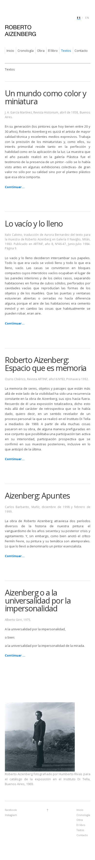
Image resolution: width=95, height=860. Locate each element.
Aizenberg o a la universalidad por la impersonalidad (38, 600)
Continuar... (15, 187)
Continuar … (15, 655)
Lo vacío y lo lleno (34, 223)
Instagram (11, 815)
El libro (53, 50)
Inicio (10, 50)
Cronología (26, 50)
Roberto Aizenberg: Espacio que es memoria (45, 363)
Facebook (11, 810)
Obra (41, 50)
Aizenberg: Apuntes (37, 495)
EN (87, 17)
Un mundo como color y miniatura (45, 97)
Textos (66, 50)
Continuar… (15, 459)
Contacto (81, 50)
